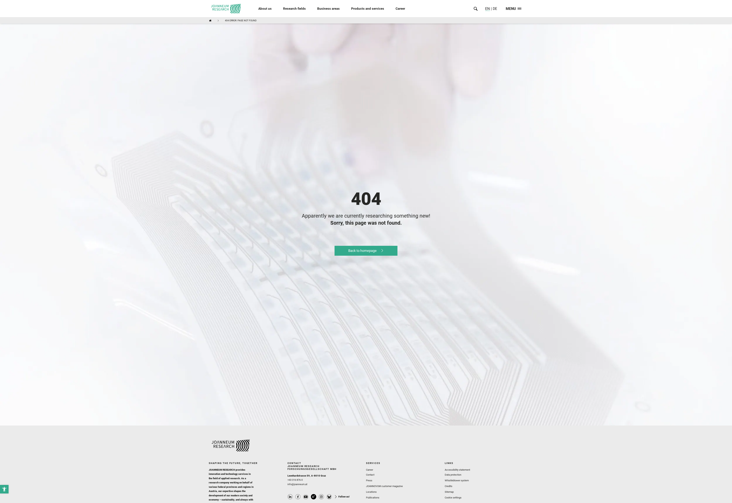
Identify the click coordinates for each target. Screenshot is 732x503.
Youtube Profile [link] (305, 496)
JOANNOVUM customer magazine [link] (384, 486)
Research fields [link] (294, 8)
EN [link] (487, 8)
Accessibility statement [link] (457, 469)
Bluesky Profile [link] (329, 496)
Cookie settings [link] (453, 497)
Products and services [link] (367, 8)
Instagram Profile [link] (321, 496)
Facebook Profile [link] (298, 496)
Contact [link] (370, 474)
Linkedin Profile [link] (290, 496)
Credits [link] (448, 486)
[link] (4, 489)
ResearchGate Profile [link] (313, 496)
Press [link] (369, 480)
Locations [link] (371, 491)
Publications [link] (372, 497)
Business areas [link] (328, 8)
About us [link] (265, 8)
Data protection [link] (453, 474)
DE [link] (494, 8)
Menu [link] (511, 9)
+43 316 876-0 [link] (295, 479)
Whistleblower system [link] (457, 480)
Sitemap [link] (449, 491)
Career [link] (400, 8)
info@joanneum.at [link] (297, 484)
